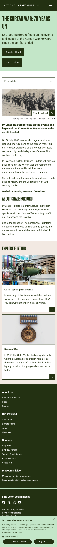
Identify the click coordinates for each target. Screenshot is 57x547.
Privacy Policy (17, 532)
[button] (28, 536)
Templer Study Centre (12, 454)
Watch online (12, 62)
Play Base (6, 445)
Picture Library (9, 458)
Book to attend (13, 52)
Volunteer (6, 432)
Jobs (4, 428)
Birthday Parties (9, 450)
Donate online (8, 424)
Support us (7, 419)
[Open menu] (50, 5)
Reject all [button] (44, 542)
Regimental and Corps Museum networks (21, 480)
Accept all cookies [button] (17, 542)
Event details (10, 81)
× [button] (54, 519)
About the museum (11, 397)
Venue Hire (7, 462)
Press (4, 402)
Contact (5, 406)
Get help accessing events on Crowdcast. (24, 191)
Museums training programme (16, 476)
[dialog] (28, 531)
